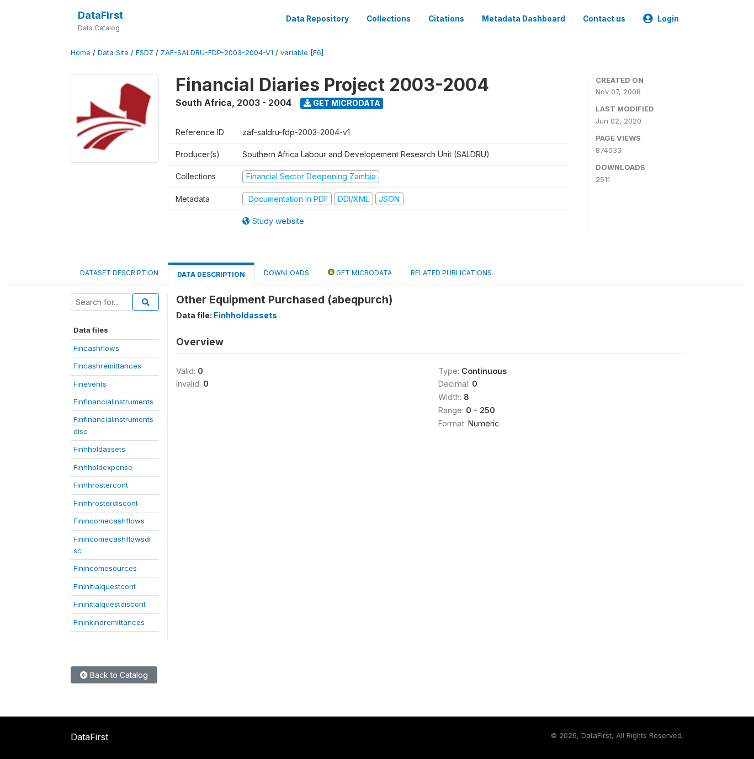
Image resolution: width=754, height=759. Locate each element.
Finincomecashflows (109, 520)
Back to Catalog (118, 675)
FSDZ (144, 53)
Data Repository (317, 18)
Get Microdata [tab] (363, 273)
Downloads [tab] (286, 273)
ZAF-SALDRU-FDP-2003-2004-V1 (217, 53)
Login (668, 18)
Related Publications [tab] (451, 273)
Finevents (90, 384)
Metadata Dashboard (523, 18)
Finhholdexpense (102, 467)
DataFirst (100, 15)
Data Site (113, 53)
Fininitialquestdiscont (109, 604)
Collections (389, 18)
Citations (446, 18)
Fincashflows (96, 348)
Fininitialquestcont (104, 586)
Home (81, 53)
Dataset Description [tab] (119, 273)
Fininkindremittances (109, 622)
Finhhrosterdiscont (105, 503)
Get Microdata (345, 103)
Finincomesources (105, 568)
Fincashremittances (107, 365)
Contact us (604, 18)
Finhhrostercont (100, 484)
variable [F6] (301, 53)
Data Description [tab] (211, 274)
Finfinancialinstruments (113, 401)
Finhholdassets (99, 449)
